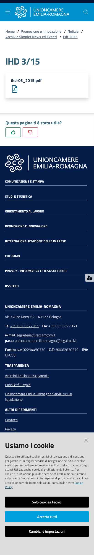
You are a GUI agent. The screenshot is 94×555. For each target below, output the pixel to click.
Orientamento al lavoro (24, 211)
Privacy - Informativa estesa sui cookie (36, 271)
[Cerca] (86, 12)
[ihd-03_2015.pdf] (14, 88)
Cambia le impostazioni (47, 531)
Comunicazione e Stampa (24, 181)
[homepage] (49, 12)
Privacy (10, 429)
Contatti (11, 420)
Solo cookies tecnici (47, 502)
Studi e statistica (18, 196)
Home (10, 31)
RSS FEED (12, 286)
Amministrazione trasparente (27, 375)
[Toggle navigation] (7, 11)
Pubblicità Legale (18, 384)
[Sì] (13, 132)
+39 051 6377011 (24, 326)
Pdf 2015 (70, 36)
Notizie (73, 31)
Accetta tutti (47, 516)
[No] (30, 132)
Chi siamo (12, 256)
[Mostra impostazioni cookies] (89, 278)
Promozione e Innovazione (41, 31)
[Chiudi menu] (77, 9)
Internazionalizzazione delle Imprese (35, 241)
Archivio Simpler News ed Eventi (31, 36)
